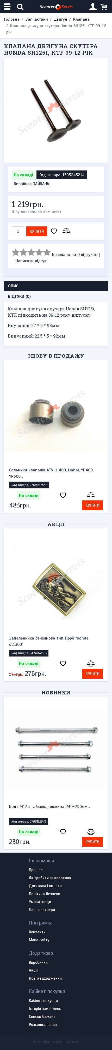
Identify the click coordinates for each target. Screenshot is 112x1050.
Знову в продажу (56, 356)
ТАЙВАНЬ (41, 183)
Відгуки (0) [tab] (19, 296)
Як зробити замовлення (50, 878)
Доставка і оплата (45, 886)
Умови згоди (40, 902)
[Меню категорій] (8, 6)
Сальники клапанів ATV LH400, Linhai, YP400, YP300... (51, 473)
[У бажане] (54, 231)
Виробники (38, 963)
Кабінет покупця (43, 1001)
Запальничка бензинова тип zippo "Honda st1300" (49, 641)
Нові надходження (45, 979)
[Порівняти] (65, 231)
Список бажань (42, 1017)
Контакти (37, 932)
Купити (37, 231)
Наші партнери (42, 910)
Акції (56, 524)
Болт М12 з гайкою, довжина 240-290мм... (49, 806)
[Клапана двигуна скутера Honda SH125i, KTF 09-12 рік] (56, 110)
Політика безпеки (44, 894)
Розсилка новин (43, 1025)
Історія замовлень (45, 1009)
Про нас (35, 870)
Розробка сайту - (56, 1042)
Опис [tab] (13, 286)
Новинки (56, 692)
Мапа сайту (39, 940)
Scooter (56, 6)
